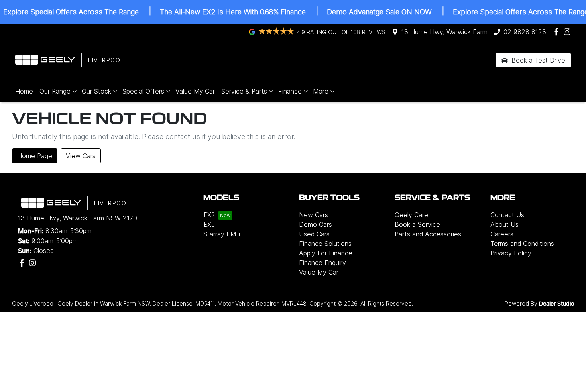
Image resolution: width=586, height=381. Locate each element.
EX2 (209, 215)
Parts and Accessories (428, 234)
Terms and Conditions (522, 243)
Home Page (34, 156)
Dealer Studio (556, 304)
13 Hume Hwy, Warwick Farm (444, 32)
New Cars (313, 215)
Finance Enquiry (322, 263)
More (320, 91)
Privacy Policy (510, 253)
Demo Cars (315, 224)
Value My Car (195, 91)
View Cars (81, 156)
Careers (501, 234)
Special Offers (143, 91)
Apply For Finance (325, 253)
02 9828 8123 (524, 32)
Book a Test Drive (537, 60)
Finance (290, 91)
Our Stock (96, 91)
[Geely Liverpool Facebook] (558, 31)
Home (24, 91)
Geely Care (411, 215)
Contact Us (507, 215)
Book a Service (417, 224)
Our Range (55, 91)
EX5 (209, 224)
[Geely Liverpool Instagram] (568, 31)
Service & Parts (244, 91)
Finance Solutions (325, 243)
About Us (504, 224)
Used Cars (314, 234)
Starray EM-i (221, 234)
